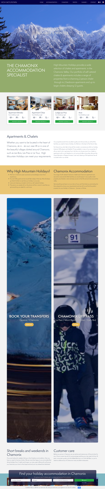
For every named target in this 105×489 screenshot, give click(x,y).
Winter (75, 2)
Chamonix (65, 2)
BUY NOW (75, 324)
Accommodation (51, 2)
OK (79, 487)
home (41, 2)
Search (84, 480)
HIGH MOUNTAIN (9, 2)
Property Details (17, 121)
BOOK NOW (29, 324)
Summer (84, 2)
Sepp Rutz (28, 441)
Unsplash (32, 441)
